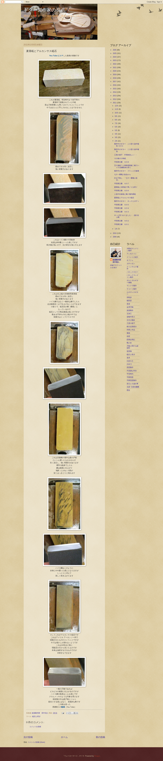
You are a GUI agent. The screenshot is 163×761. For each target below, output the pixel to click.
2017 (115, 81)
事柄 (128, 333)
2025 (115, 53)
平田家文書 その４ (121, 208)
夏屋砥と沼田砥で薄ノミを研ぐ (125, 187)
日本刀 (129, 364)
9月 (116, 116)
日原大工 (130, 361)
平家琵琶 (130, 377)
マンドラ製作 (132, 286)
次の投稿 (28, 737)
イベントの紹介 (132, 257)
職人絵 (129, 343)
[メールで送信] (67, 713)
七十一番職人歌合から (122, 174)
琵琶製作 (130, 367)
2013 (115, 96)
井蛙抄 (129, 297)
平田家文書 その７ (121, 183)
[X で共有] (72, 713)
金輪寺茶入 (131, 317)
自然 (128, 336)
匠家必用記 (131, 340)
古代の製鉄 (131, 320)
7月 (116, 123)
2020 (115, 71)
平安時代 (130, 374)
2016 (115, 85)
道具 (128, 358)
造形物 (129, 351)
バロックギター (132, 272)
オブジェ (130, 260)
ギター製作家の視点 (44, 10)
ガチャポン (131, 264)
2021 (115, 67)
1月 (116, 229)
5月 (116, 130)
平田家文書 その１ (121, 224)
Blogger (97, 756)
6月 (116, 127)
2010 (115, 233)
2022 (115, 64)
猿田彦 (129, 301)
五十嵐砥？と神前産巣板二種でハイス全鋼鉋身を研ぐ (126, 166)
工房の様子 (131, 323)
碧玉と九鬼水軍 (132, 384)
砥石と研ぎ (36, 716)
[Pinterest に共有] (77, 713)
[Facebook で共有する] (74, 713)
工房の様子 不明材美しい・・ (125, 155)
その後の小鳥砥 (120, 158)
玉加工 (129, 314)
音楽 (128, 304)
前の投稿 (100, 737)
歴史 (128, 390)
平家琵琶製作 (132, 380)
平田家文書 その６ (121, 190)
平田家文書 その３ (121, 212)
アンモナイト (132, 254)
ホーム (64, 737)
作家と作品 (131, 330)
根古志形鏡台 (132, 327)
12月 (117, 106)
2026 (115, 50)
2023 (115, 60)
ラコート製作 (132, 289)
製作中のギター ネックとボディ (126, 201)
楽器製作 (130, 310)
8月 (116, 120)
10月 (117, 113)
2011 (115, 103)
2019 (115, 74)
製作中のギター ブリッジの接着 (126, 171)
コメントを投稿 (35, 727)
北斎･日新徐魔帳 (133, 387)
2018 (115, 78)
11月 (117, 109)
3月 (116, 137)
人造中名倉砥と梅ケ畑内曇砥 (125, 194)
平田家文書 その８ (121, 162)
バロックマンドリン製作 (132, 276)
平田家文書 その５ (121, 205)
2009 (115, 237)
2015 (115, 89)
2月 (116, 141)
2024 (115, 57)
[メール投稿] (63, 713)
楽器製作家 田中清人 (118, 261)
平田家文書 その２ (121, 221)
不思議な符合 (132, 371)
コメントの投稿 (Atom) (36, 742)
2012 (115, 99)
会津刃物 (130, 307)
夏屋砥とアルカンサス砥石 (124, 198)
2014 (115, 92)
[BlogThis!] (70, 713)
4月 (116, 134)
